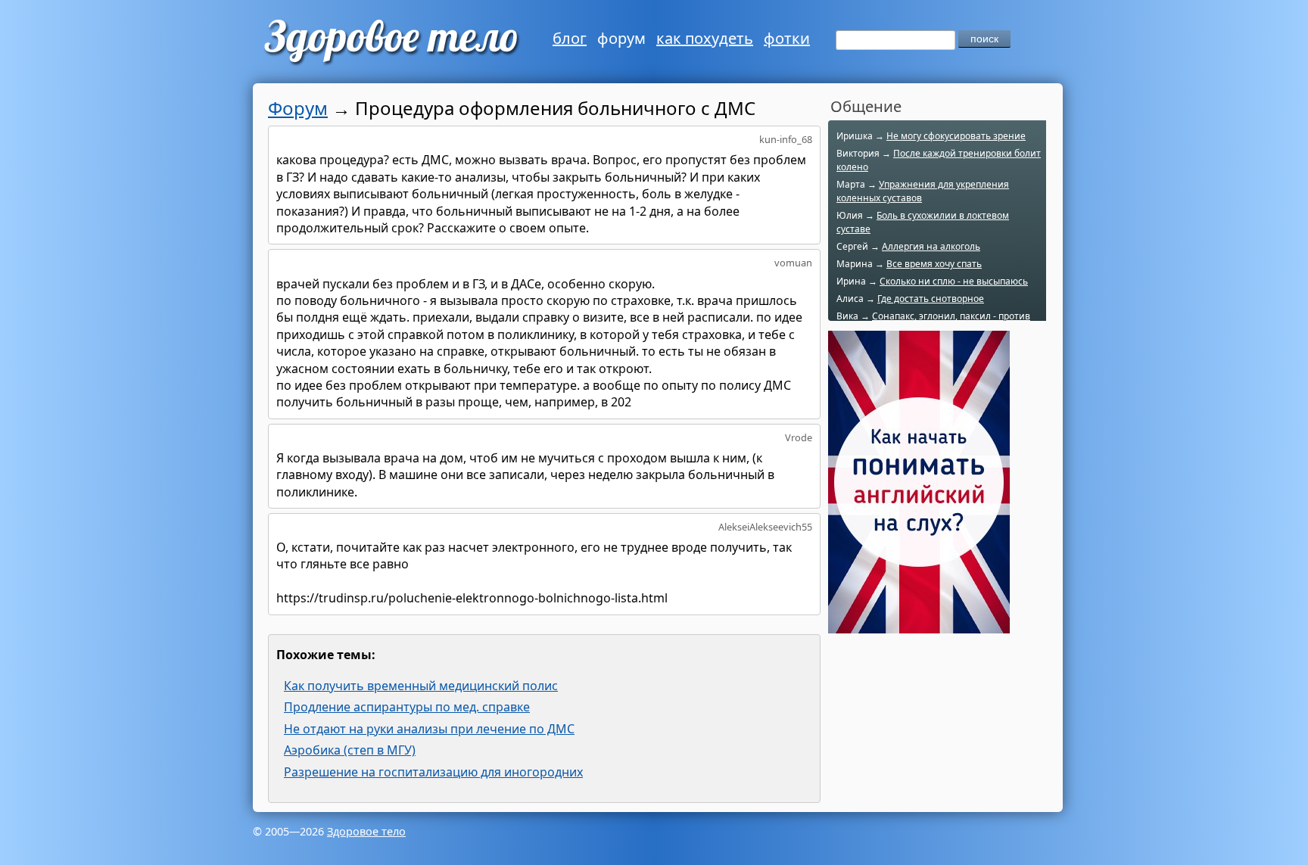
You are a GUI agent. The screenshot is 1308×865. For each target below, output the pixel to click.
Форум (298, 107)
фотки (787, 38)
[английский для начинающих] (919, 625)
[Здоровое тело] (389, 41)
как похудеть (704, 38)
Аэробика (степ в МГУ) (350, 750)
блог (570, 38)
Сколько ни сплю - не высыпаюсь (954, 281)
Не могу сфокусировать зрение (956, 135)
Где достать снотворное (930, 298)
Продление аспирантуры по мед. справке (407, 707)
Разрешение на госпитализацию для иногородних (433, 772)
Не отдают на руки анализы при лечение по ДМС (429, 728)
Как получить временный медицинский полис (421, 685)
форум (621, 38)
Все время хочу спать (934, 263)
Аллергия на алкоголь (931, 246)
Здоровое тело (366, 831)
